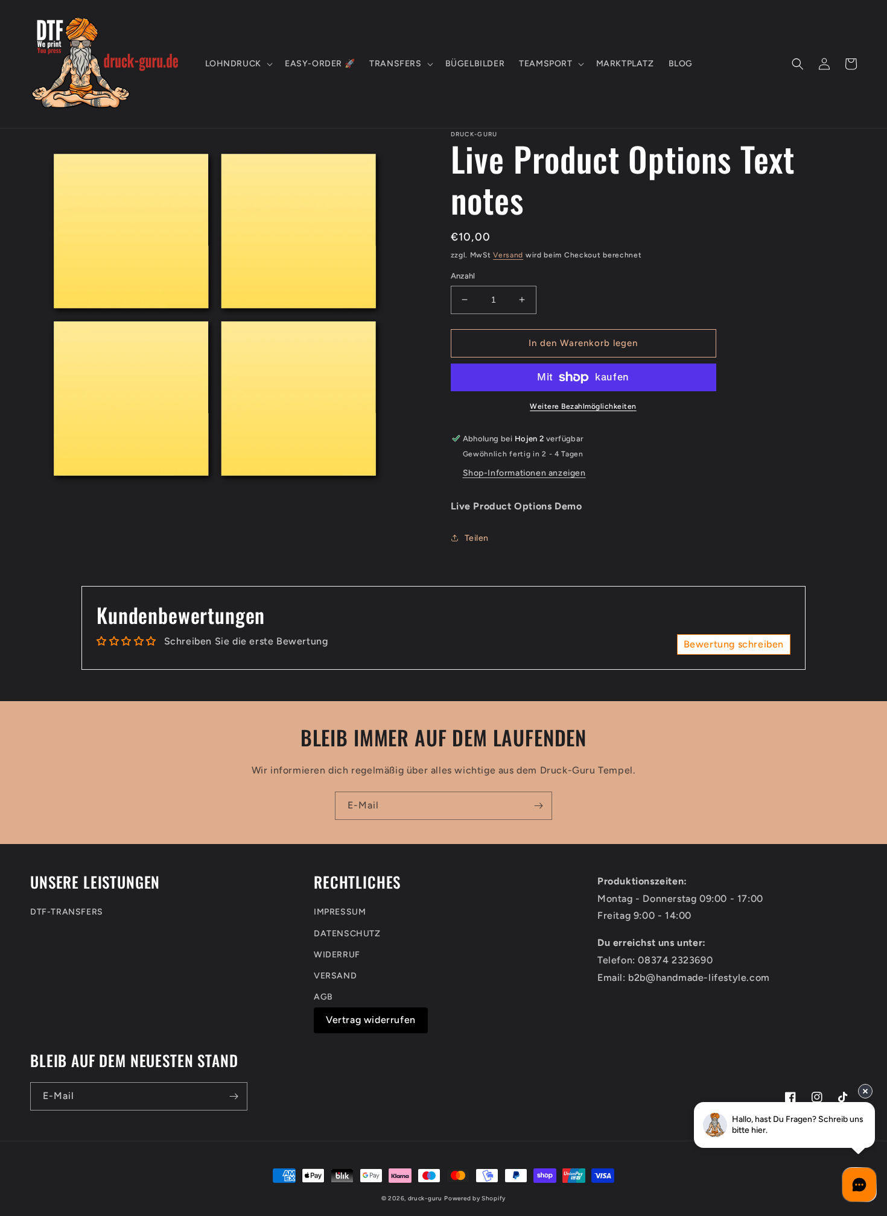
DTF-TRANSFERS (66, 912)
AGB (323, 997)
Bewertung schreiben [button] (734, 644)
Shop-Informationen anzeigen (524, 473)
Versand (508, 255)
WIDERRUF (337, 955)
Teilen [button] (477, 538)
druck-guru (425, 1198)
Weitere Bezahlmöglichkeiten (583, 406)
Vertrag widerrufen (371, 1019)
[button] (238, 64)
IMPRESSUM (340, 912)
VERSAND (335, 976)
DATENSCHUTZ (347, 933)
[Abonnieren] (538, 806)
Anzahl (463, 275)
